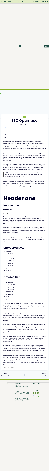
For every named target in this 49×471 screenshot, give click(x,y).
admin (22, 124)
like (8, 367)
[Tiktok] (47, 1)
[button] (20, 46)
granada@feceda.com (22, 389)
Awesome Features (43, 374)
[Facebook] (43, 1)
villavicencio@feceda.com (22, 400)
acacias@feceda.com (21, 394)
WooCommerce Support (6, 374)
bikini (5, 367)
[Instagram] (45, 1)
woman (12, 367)
